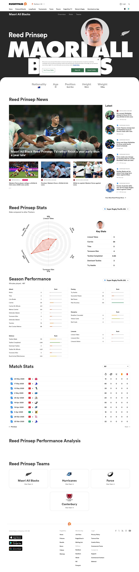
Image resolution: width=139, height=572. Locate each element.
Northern (78, 550)
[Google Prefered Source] (27, 549)
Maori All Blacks (19, 14)
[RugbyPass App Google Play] (27, 543)
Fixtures (62, 538)
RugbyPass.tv (79, 538)
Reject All (77, 70)
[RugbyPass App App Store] (27, 537)
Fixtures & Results (20, 9)
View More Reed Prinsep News (114, 198)
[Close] (98, 59)
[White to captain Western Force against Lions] (87, 175)
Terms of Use (95, 538)
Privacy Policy (95, 534)
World (77, 558)
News (10, 9)
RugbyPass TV (67, 9)
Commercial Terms (97, 546)
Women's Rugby (80, 9)
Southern (78, 554)
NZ (76, 561)
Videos (62, 550)
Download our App (93, 9)
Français (78, 565)
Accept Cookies (92, 70)
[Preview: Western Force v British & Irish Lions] (55, 175)
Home (61, 534)
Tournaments (43, 9)
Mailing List (79, 542)
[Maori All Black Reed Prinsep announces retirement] (55, 132)
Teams (51, 9)
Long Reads (32, 9)
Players (58, 9)
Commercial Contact (97, 558)
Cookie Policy (95, 542)
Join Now (78, 534)
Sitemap (62, 554)
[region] (70, 66)
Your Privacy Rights (49, 70)
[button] (62, 14)
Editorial (93, 561)
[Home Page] (18, 4)
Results (62, 542)
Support (93, 554)
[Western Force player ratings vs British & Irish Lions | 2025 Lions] (23, 175)
